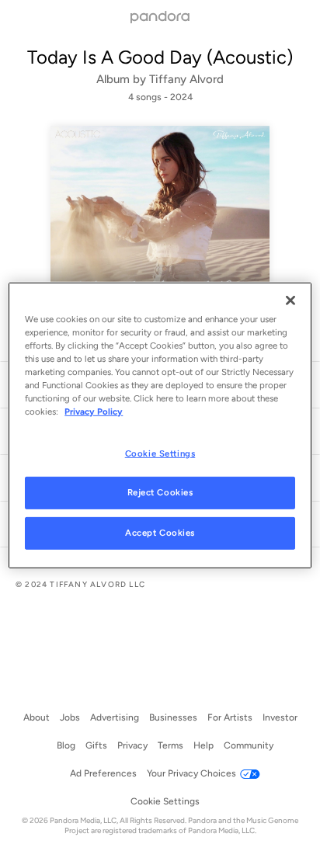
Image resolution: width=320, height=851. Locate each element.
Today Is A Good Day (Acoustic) (160, 57)
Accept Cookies (160, 532)
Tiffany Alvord (186, 79)
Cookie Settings (160, 452)
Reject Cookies (160, 492)
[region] (159, 425)
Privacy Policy (93, 411)
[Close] (290, 300)
